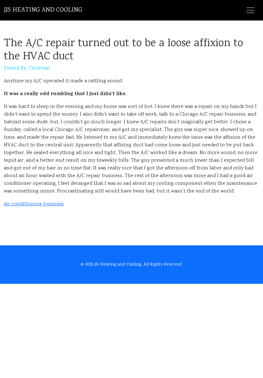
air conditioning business (34, 204)
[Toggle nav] (250, 10)
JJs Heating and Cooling (43, 10)
